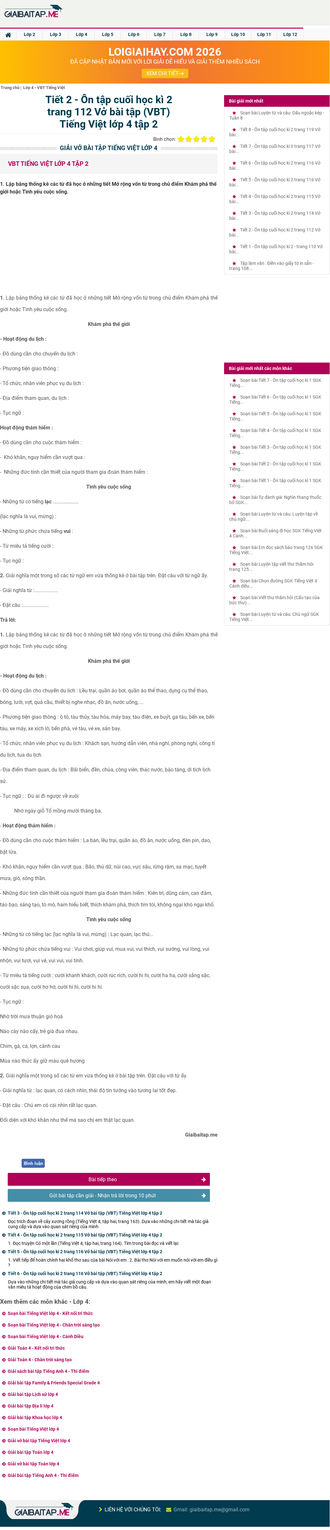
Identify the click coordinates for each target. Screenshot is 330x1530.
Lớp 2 (29, 34)
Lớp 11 (264, 34)
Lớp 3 (55, 34)
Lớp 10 (238, 34)
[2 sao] (189, 139)
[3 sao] (196, 139)
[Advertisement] (109, 247)
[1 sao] (181, 139)
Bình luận (33, 1163)
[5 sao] (212, 139)
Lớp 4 (81, 34)
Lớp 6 (133, 34)
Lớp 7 (159, 34)
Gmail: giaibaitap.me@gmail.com (212, 1510)
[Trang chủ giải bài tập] (33, 17)
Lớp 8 (186, 34)
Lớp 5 (107, 34)
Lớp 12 (290, 34)
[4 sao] (204, 139)
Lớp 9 (212, 34)
